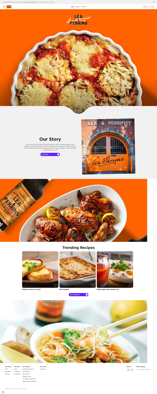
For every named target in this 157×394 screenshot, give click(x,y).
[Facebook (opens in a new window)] (131, 370)
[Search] (153, 6)
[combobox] (147, 6)
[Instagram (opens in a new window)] (128, 370)
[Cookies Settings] (3, 391)
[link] (78, 108)
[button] (4, 6)
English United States (30, 2)
